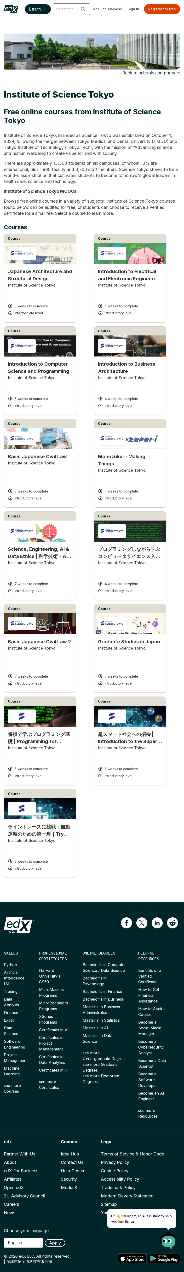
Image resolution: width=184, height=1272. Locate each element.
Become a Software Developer (147, 1080)
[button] (83, 9)
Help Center (73, 1170)
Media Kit (70, 1187)
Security (69, 1179)
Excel (9, 1020)
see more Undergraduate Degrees (104, 1055)
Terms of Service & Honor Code (132, 1153)
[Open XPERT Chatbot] (168, 1239)
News (9, 1212)
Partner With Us (19, 1153)
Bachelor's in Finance (102, 991)
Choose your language (26, 1230)
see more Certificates (49, 1084)
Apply (55, 1242)
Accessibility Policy (120, 1179)
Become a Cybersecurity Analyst (151, 1047)
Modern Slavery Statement (127, 1195)
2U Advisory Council (24, 1195)
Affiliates (12, 1179)
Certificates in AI (54, 1029)
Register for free (162, 9)
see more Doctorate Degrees (101, 1078)
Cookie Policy (114, 1170)
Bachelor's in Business (103, 999)
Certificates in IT (54, 1070)
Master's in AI (95, 1028)
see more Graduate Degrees (100, 1067)
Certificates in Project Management (51, 1043)
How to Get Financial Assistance (148, 995)
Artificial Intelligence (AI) (14, 978)
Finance (11, 1012)
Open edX (14, 1187)
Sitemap (109, 1204)
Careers (11, 1204)
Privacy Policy (115, 1162)
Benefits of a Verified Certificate (149, 976)
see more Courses (12, 1088)
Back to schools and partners (151, 72)
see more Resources (148, 1113)
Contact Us (72, 1162)
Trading (10, 991)
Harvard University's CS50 (49, 976)
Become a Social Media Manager (149, 1028)
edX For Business (107, 9)
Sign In (133, 9)
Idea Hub (70, 1153)
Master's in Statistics (101, 1020)
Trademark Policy (118, 1187)
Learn (35, 9)
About (10, 1162)
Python (10, 964)
